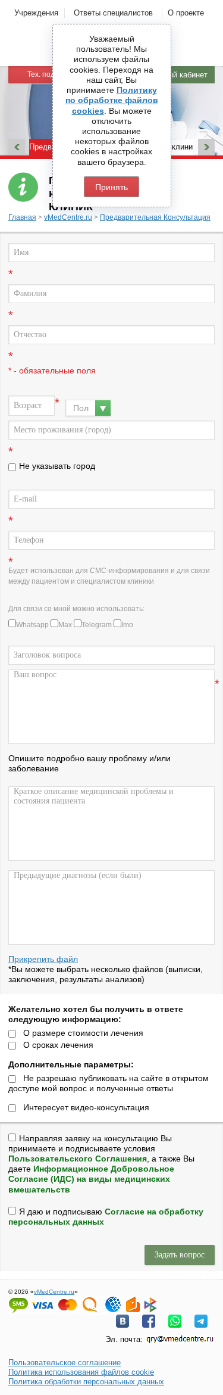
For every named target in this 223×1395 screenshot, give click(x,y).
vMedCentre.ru (68, 217)
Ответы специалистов (113, 12)
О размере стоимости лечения (83, 1033)
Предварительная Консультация (155, 217)
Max (65, 625)
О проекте (186, 12)
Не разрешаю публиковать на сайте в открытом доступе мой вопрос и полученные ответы (108, 1083)
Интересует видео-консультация (86, 1107)
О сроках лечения (58, 1045)
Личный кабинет (179, 74)
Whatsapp (32, 625)
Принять (111, 187)
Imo (127, 625)
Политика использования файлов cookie (81, 1372)
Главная (22, 217)
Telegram (96, 625)
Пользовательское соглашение (64, 1362)
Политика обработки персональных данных (86, 1381)
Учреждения (36, 12)
